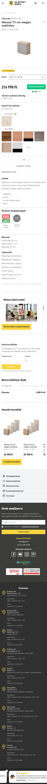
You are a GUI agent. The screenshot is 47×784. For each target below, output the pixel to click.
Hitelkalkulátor (36, 87)
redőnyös (17, 260)
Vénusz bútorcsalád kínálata (16, 327)
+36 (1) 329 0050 (23, 545)
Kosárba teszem (23, 166)
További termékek (11, 462)
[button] (46, 771)
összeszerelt (16, 267)
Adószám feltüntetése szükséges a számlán (17, 371)
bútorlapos (17, 256)
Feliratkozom (23, 532)
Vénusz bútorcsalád (9, 13)
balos (10, 271)
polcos (18, 264)
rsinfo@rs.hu (23, 542)
